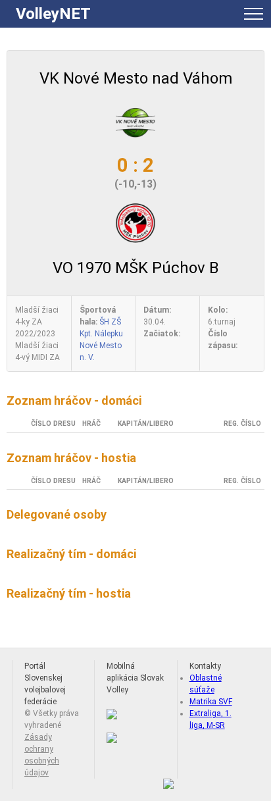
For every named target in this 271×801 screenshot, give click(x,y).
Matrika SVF (210, 701)
